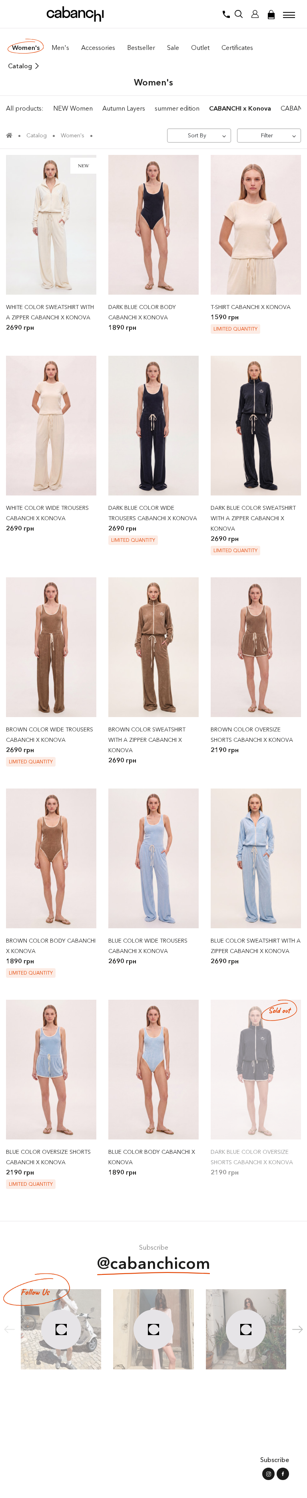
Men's (60, 48)
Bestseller (141, 48)
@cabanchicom (153, 1263)
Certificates (237, 48)
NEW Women (73, 108)
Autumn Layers (123, 108)
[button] (297, 1329)
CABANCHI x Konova (240, 108)
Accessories (98, 48)
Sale (173, 48)
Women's (26, 48)
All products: (25, 108)
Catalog (20, 66)
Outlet (200, 48)
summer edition (177, 108)
